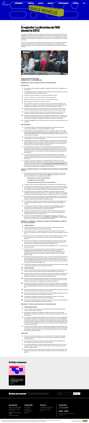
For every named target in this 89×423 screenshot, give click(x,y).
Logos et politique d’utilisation (45, 409)
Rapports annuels (27, 409)
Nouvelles (31, 3)
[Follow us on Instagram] (62, 408)
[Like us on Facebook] (60, 408)
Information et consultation (13, 415)
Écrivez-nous (26, 412)
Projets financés (63, 3)
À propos (75, 3)
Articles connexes (18, 362)
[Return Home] (6, 3)
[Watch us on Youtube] (67, 408)
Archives (41, 410)
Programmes (19, 3)
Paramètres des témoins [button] (76, 420)
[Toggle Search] (86, 3)
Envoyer (76, 393)
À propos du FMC (28, 405)
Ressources (43, 405)
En (83, 3)
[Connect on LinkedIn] (65, 408)
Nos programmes (13, 405)
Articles (40, 3)
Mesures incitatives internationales (15, 407)
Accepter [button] (85, 420)
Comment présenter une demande (46, 407)
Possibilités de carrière (28, 410)
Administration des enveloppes (14, 409)
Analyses (50, 3)
